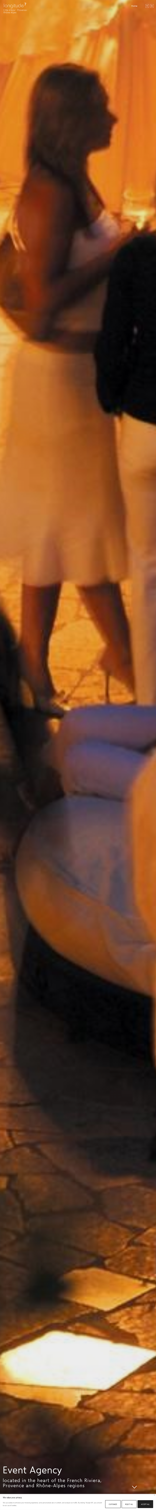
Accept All (145, 1504)
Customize (113, 1504)
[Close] (154, 1495)
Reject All (129, 1504)
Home (134, 6)
